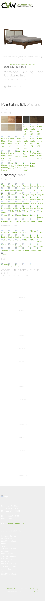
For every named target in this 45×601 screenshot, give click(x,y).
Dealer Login (35, 589)
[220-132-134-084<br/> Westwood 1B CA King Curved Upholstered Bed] (22, 38)
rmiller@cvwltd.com (16, 524)
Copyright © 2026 (8, 589)
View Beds (31, 64)
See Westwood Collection (18, 64)
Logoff (35, 591)
